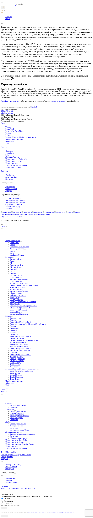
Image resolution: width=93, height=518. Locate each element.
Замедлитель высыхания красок (22, 434)
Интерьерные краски (18, 405)
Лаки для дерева (16, 418)
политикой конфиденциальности (61, 512)
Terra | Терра (14, 379)
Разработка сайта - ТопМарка (12, 216)
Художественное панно (19, 292)
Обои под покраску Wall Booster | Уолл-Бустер (28, 324)
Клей (7, 143)
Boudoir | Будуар (16, 312)
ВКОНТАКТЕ (16, 488)
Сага (12, 253)
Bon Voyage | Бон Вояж (19, 346)
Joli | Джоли (14, 367)
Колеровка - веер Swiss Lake (16, 159)
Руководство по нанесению (16, 165)
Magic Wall (9, 129)
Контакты (9, 179)
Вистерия (13, 261)
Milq (7, 155)
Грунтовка (14, 407)
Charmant (8, 151)
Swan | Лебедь (15, 363)
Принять (4, 516)
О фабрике (9, 175)
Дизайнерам (10, 187)
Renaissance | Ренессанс (19, 314)
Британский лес (16, 281)
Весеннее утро (15, 318)
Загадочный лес (16, 259)
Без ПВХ (8, 209)
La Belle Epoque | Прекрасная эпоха (23, 306)
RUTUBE (26, 488)
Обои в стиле (10, 141)
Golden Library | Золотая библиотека (24, 285)
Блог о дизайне (11, 177)
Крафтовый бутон (17, 255)
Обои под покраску (17, 359)
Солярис (13, 326)
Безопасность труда (12, 207)
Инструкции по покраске (15, 202)
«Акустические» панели (19, 247)
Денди (12, 271)
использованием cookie (37, 512)
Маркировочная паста (18, 438)
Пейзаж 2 (13, 269)
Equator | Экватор (16, 289)
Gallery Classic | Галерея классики (23, 302)
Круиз (12, 251)
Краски (4, 147)
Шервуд (13, 263)
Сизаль (12, 245)
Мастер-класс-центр (13, 465)
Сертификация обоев (13, 204)
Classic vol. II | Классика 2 (20, 308)
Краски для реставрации (19, 416)
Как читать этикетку (13, 198)
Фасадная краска (16, 426)
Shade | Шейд (15, 298)
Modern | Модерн (16, 357)
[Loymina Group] (12, 5)
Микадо (13, 332)
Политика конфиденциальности (13, 214)
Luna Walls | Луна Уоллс (14, 131)
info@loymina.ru (7, 113)
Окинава (13, 330)
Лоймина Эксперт (12, 157)
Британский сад (16, 277)
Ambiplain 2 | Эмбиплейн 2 (20, 348)
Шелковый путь (16, 267)
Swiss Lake (9, 153)
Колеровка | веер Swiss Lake (16, 440)
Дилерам (8, 191)
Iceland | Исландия (17, 338)
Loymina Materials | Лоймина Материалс (20, 137)
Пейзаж (13, 273)
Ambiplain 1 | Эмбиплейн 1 (20, 355)
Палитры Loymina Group (19, 430)
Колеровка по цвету (13, 167)
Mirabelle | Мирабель (18, 342)
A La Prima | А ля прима (19, 283)
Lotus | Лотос (15, 373)
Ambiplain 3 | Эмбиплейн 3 (20, 336)
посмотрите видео (58, 101)
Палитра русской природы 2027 (16, 455)
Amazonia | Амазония (18, 296)
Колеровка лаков (11, 163)
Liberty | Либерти (16, 300)
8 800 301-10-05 (7, 111)
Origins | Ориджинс (17, 294)
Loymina (8, 133)
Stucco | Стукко (16, 375)
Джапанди (14, 334)
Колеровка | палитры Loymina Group (19, 444)
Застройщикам (11, 189)
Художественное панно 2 (19, 279)
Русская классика (16, 275)
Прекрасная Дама (16, 265)
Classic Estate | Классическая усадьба (24, 340)
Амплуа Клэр (15, 304)
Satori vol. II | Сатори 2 (18, 310)
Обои (3, 123)
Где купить (5, 486)
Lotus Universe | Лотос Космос (21, 371)
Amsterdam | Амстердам (19, 344)
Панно (6, 389)
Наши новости (11, 467)
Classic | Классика (17, 361)
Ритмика (13, 353)
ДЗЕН (32, 488)
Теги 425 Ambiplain (8, 452)
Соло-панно (14, 243)
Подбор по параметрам (14, 139)
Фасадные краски (17, 414)
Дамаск (13, 320)
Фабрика (4, 171)
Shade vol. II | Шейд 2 (18, 287)
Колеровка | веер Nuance (14, 442)
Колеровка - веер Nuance (14, 161)
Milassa (8, 135)
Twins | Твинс (15, 365)
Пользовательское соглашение (38, 214)
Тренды (8, 127)
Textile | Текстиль (16, 377)
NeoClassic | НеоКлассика (20, 351)
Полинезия (14, 328)
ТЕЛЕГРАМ (6, 488)
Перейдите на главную (10, 101)
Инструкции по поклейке (15, 200)
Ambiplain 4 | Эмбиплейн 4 (20, 322)
